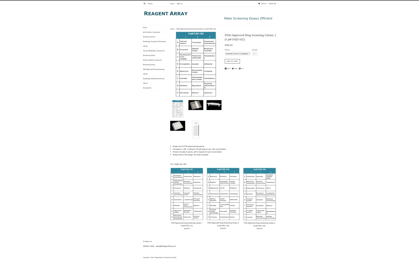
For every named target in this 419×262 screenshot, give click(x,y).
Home (145, 27)
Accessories (147, 88)
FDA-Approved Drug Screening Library (153, 71)
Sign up (179, 3)
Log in (172, 3)
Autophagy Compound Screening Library (154, 43)
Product (227, 50)
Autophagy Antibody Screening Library (153, 80)
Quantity (254, 50)
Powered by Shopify (170, 257)
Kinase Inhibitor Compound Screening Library (152, 62)
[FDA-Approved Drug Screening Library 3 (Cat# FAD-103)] (223, 194)
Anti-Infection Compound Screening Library (151, 34)
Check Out (272, 3)
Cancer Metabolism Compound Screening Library (153, 53)
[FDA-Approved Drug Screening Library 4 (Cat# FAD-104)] (259, 194)
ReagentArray (159, 257)
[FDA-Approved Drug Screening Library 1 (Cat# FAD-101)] (186, 194)
